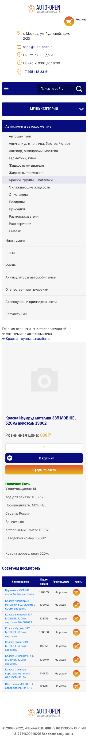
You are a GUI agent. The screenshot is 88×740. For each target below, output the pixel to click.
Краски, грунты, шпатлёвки (31, 180)
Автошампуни (20, 136)
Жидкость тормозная (26, 173)
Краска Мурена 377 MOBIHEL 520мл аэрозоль (17, 632)
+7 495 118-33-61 (36, 72)
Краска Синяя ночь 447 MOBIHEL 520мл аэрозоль (19, 659)
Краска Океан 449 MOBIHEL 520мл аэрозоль (16, 645)
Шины (10, 253)
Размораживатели (23, 216)
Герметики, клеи (22, 158)
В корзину (46, 458)
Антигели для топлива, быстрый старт (39, 143)
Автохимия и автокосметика (28, 126)
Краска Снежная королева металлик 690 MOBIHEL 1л (17, 673)
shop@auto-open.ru (38, 47)
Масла (10, 265)
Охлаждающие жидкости (29, 187)
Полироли (17, 202)
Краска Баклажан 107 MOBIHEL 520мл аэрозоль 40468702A (18, 618)
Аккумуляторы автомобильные (30, 277)
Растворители (20, 224)
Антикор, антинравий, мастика (33, 151)
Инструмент (15, 241)
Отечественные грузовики (26, 289)
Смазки (15, 231)
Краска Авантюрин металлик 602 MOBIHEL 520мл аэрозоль (20, 604)
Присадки (17, 209)
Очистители (18, 194)
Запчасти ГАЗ (16, 314)
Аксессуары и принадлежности (31, 302)
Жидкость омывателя (26, 165)
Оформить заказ (44, 470)
